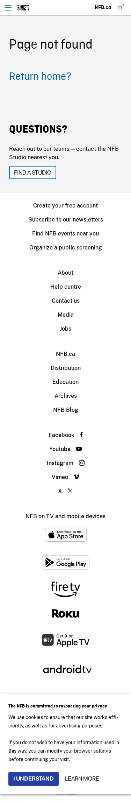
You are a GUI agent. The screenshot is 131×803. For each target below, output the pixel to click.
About (65, 272)
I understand (33, 778)
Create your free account (65, 205)
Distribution (66, 368)
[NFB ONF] (23, 7)
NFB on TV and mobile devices (65, 516)
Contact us (66, 300)
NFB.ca (65, 354)
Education (65, 382)
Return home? (40, 77)
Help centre (65, 286)
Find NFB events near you (65, 233)
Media (66, 314)
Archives (65, 396)
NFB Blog (65, 410)
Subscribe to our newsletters (65, 219)
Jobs (65, 328)
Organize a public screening (65, 247)
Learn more (82, 778)
